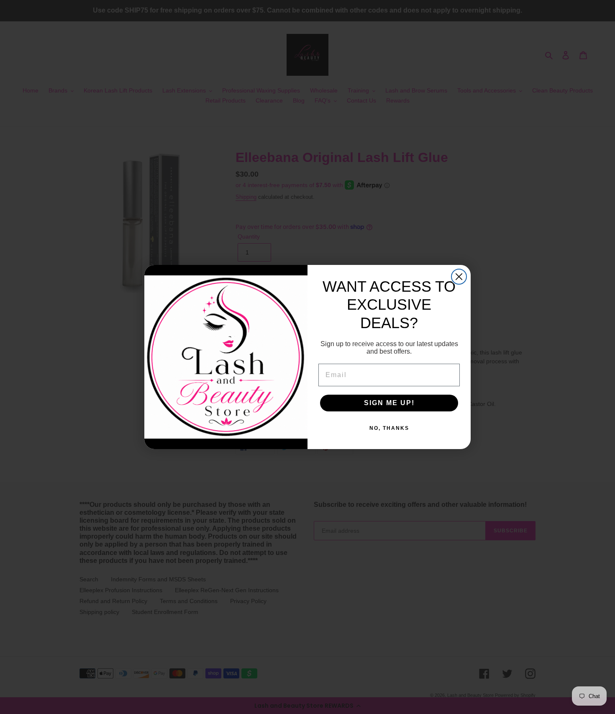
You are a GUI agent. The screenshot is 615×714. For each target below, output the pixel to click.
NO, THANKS (389, 428)
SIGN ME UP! (389, 402)
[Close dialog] (458, 276)
